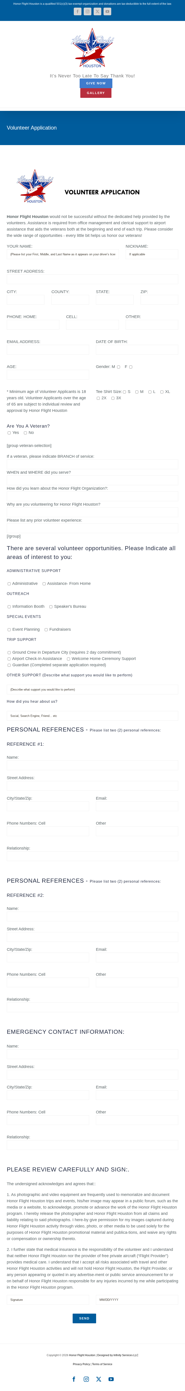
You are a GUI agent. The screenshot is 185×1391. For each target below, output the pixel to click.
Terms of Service (102, 1364)
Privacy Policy (81, 1364)
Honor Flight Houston (82, 1355)
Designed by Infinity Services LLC (118, 1355)
